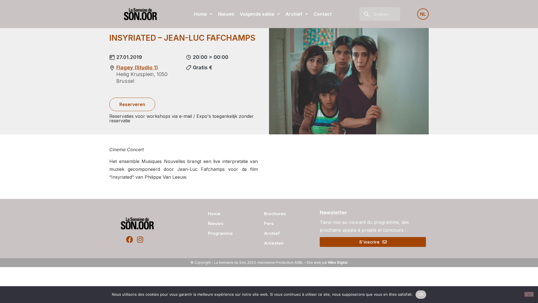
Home (200, 14)
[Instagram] (139, 239)
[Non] (529, 294)
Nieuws (226, 14)
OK (421, 294)
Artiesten (274, 243)
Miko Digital (337, 262)
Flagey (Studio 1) (137, 67)
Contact (322, 14)
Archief (294, 14)
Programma (220, 233)
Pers (269, 223)
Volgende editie (257, 14)
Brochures (275, 213)
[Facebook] (129, 239)
